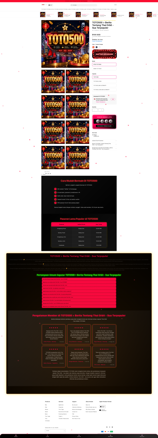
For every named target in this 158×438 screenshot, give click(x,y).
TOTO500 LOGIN (97, 81)
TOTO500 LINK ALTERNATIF (99, 85)
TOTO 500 (96, 77)
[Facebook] (46, 174)
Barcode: (101, 30)
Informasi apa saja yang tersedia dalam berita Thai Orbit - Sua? (55, 285)
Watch (46, 411)
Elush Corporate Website (91, 411)
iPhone (46, 409)
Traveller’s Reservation (64, 418)
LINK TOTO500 (87, 9)
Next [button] (116, 1)
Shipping (99, 36)
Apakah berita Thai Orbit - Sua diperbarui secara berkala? (54, 288)
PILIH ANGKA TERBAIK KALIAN (104, 126)
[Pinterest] (50, 174)
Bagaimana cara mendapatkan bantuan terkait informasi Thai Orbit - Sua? (57, 306)
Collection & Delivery (77, 407)
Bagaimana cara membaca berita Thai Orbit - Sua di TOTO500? (55, 282)
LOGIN (47, 436)
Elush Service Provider (63, 411)
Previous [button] (42, 1)
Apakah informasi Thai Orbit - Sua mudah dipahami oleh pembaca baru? (57, 300)
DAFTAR (79, 436)
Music (46, 414)
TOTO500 (43, 9)
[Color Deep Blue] (97, 47)
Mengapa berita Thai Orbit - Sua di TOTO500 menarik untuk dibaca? (56, 303)
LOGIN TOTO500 (72, 9)
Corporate (61, 407)
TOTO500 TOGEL (106, 9)
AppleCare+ (61, 404)
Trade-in (60, 416)
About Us (88, 404)
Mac (46, 404)
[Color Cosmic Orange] (93, 47)
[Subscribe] (64, 430)
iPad (46, 407)
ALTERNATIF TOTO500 (96, 9)
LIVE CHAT (142, 436)
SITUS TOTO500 (55, 9)
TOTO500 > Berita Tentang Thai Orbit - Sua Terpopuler (79, 1)
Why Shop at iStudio (90, 409)
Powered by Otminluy (109, 433)
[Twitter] (48, 174)
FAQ (73, 414)
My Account (75, 404)
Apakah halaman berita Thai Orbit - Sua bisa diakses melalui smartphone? (57, 291)
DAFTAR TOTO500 (63, 9)
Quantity (94, 107)
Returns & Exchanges (77, 409)
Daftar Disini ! (90, 1)
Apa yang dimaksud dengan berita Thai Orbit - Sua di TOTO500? (55, 279)
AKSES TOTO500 (80, 9)
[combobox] (83, 5)
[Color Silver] (100, 47)
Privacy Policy (75, 416)
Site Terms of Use (76, 418)
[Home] (44, 4)
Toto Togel (47, 416)
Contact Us (74, 411)
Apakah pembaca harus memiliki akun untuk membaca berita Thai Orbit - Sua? (58, 297)
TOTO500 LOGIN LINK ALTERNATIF (101, 89)
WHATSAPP (110, 436)
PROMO (16, 436)
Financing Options (63, 414)
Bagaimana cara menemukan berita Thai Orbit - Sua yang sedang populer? (57, 294)
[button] (43, 9)
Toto (46, 418)
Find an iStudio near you (91, 407)
